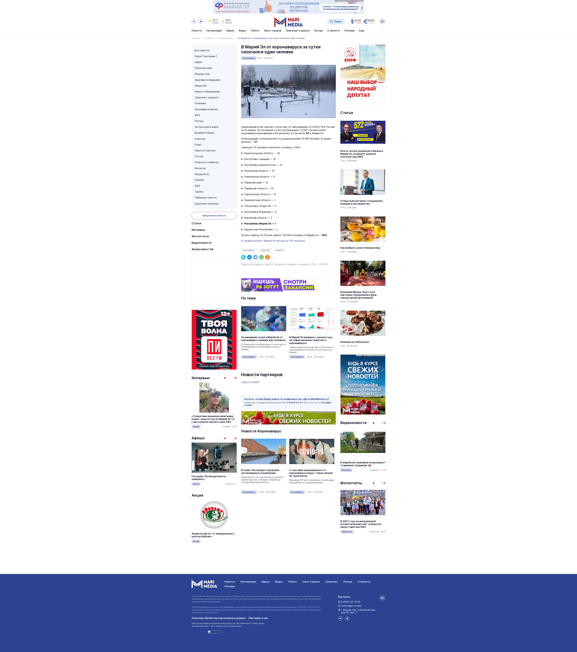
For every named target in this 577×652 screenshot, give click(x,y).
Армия (198, 62)
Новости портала (205, 150)
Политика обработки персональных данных (219, 618)
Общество (201, 85)
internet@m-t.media (351, 605)
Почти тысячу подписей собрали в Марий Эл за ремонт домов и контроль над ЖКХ (361, 154)
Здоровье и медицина (207, 79)
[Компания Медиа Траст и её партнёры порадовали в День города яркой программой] (362, 273)
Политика (200, 103)
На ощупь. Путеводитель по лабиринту (209, 478)
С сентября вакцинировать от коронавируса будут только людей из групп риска (263, 473)
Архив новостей (202, 249)
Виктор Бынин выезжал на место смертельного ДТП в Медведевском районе (362, 464)
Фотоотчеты (200, 236)
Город (196, 484)
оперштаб (265, 250)
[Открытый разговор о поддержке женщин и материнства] (362, 182)
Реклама (230, 586)
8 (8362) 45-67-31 (296, 402)
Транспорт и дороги (206, 97)
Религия (199, 179)
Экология (200, 168)
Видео (242, 30)
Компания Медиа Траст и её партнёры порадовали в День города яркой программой (358, 295)
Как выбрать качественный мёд (360, 247)
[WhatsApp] (261, 257)
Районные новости (206, 197)
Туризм (199, 191)
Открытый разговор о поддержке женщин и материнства (361, 202)
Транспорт (331, 581)
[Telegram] (255, 257)
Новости (197, 30)
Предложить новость (214, 215)
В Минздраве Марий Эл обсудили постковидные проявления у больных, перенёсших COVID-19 (309, 473)
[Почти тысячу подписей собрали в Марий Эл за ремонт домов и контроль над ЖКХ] (362, 132)
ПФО (197, 185)
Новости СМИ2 (250, 382)
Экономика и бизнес (206, 109)
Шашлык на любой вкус (354, 342)
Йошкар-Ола (202, 73)
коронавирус (249, 250)
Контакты (344, 596)
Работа (255, 30)
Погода (199, 121)
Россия (199, 156)
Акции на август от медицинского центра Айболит (213, 535)
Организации (248, 581)
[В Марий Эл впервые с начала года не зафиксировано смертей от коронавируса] (311, 319)
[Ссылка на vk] (194, 21)
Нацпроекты (202, 174)
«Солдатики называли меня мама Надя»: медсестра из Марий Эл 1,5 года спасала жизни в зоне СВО (213, 419)
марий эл (279, 250)
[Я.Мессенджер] (243, 257)
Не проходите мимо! (207, 126)
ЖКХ (197, 115)
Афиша (198, 438)
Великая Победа (204, 132)
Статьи (196, 223)
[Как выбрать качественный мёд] (362, 229)
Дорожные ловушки (206, 203)
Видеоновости (202, 242)
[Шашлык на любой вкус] (362, 323)
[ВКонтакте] (249, 257)
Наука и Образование (207, 91)
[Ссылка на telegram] (200, 21)
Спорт (198, 144)
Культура (200, 138)
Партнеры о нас (258, 618)
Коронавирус (249, 58)
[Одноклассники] (267, 257)
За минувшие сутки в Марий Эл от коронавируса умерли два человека (263, 339)
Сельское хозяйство (207, 162)
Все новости (202, 50)
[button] (235, 378)
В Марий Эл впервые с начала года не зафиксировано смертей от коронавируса (310, 340)
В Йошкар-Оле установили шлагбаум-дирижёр (356, 524)
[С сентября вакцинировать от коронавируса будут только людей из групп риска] (263, 451)
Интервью (198, 229)
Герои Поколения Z (206, 56)
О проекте (364, 581)
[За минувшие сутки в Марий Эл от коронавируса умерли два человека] (263, 319)
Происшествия (203, 67)
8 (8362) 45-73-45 (350, 601)
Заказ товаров (311, 581)
